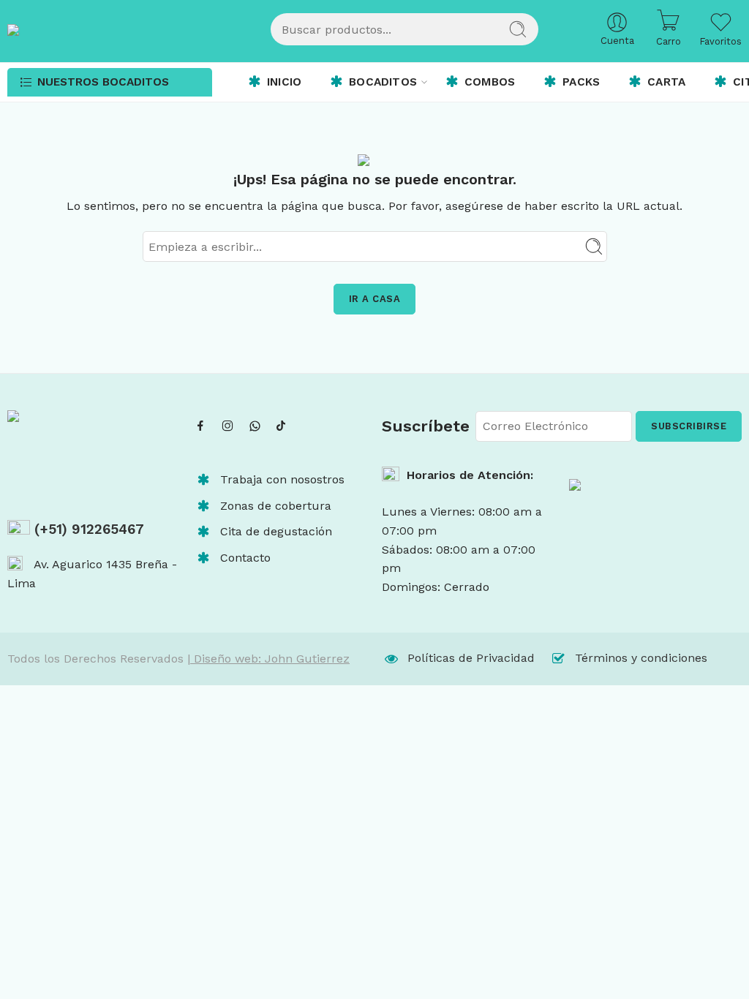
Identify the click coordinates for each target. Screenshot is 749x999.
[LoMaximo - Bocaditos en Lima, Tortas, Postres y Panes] (109, 29)
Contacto (245, 558)
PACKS (581, 81)
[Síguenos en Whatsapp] (255, 426)
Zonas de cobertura (275, 506)
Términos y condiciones (641, 658)
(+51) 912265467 (87, 529)
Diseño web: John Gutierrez (270, 659)
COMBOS (489, 81)
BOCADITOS (383, 81)
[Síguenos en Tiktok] (281, 426)
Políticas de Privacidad (471, 658)
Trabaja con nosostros (282, 479)
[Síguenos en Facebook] (200, 425)
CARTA (666, 81)
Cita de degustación (276, 531)
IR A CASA (375, 298)
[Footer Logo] (655, 502)
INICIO (284, 81)
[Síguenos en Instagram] (227, 425)
